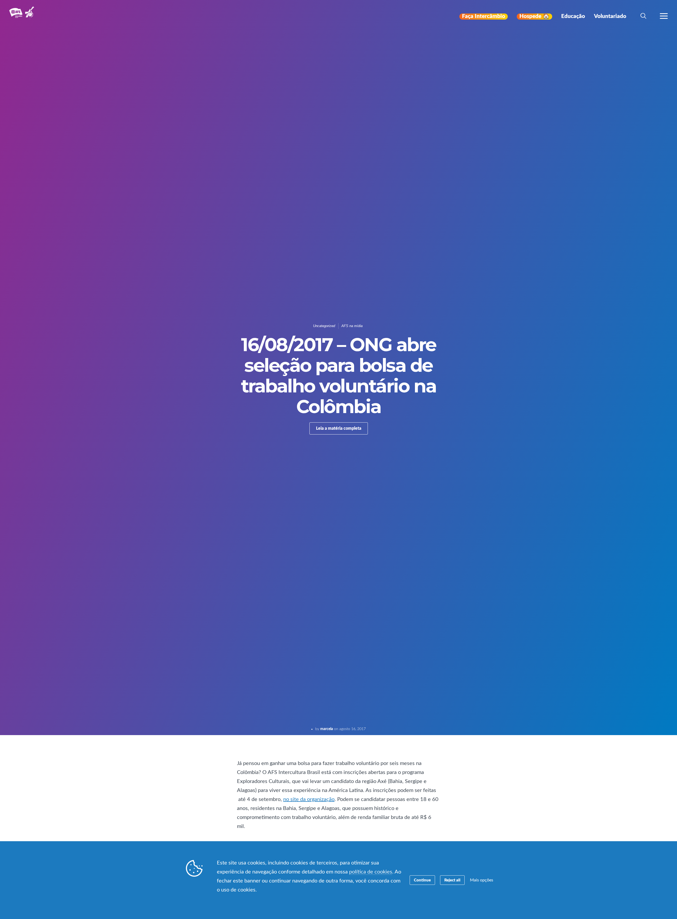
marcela (326, 729)
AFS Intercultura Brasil (23, 16)
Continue (422, 880)
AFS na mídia (352, 326)
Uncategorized (324, 326)
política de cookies (370, 872)
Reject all (452, 880)
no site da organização (309, 799)
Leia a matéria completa (338, 428)
